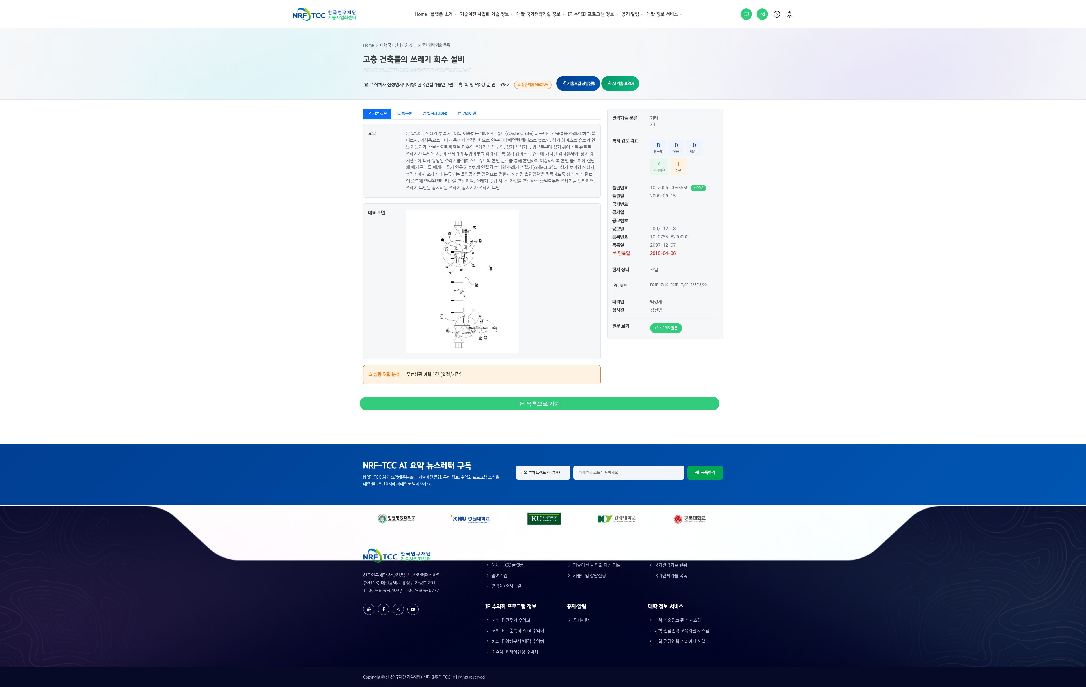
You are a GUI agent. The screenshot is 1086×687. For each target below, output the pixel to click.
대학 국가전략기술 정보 (538, 14)
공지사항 (581, 620)
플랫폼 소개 (441, 14)
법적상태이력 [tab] (436, 113)
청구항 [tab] (406, 113)
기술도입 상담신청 (580, 83)
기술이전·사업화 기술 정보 (484, 14)
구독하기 (708, 472)
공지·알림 (630, 14)
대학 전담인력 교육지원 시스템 (681, 631)
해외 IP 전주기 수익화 (511, 620)
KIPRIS (698, 188)
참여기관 (499, 575)
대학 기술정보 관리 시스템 (677, 620)
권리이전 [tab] (469, 113)
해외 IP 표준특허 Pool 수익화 (518, 631)
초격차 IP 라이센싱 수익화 (515, 652)
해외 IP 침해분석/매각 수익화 (518, 641)
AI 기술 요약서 (622, 83)
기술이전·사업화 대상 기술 (597, 565)
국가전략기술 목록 (436, 45)
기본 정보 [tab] (379, 113)
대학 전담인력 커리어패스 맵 (679, 641)
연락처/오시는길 (506, 586)
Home (421, 14)
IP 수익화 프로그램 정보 (591, 14)
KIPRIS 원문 (668, 328)
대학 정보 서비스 (662, 14)
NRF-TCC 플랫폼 (508, 565)
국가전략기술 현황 (670, 565)
